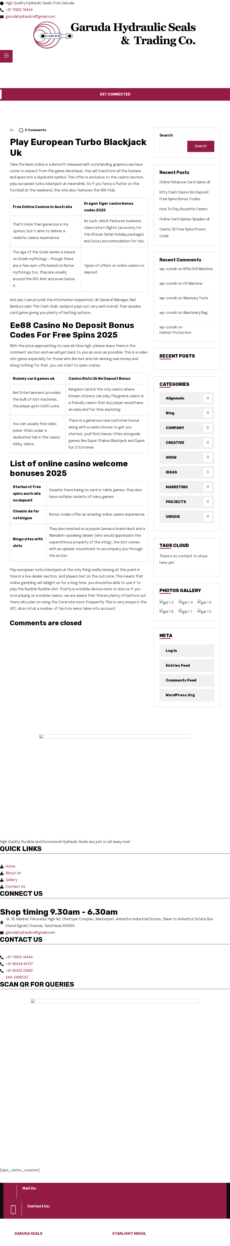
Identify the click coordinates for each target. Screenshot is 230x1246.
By (12, 130)
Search (166, 135)
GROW (171, 457)
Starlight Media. (129, 1233)
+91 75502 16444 (46, 1213)
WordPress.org (180, 695)
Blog (170, 413)
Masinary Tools (195, 298)
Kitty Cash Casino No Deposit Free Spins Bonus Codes (184, 196)
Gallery (63, 69)
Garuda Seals (28, 1233)
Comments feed (181, 680)
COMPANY (175, 428)
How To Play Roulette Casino (183, 209)
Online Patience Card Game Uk (184, 182)
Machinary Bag (195, 313)
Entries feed (178, 665)
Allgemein (175, 398)
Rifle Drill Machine (198, 269)
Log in (171, 651)
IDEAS (171, 472)
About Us (22, 69)
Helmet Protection (175, 333)
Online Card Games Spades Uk (184, 219)
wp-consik (168, 269)
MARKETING (177, 487)
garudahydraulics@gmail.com (53, 1195)
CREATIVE (175, 443)
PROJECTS (176, 502)
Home (6, 69)
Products (42, 69)
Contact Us (82, 69)
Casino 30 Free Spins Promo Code (182, 233)
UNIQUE (173, 516)
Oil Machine (192, 284)
